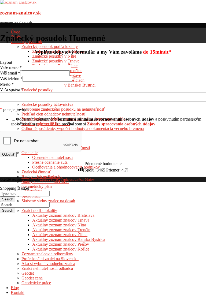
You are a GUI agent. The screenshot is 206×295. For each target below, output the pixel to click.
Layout (6, 62)
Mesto (7, 84)
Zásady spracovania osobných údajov (67, 179)
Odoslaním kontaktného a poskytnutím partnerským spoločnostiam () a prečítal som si (106, 121)
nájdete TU (46, 124)
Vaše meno (11, 67)
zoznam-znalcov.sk (20, 13)
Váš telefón (11, 78)
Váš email (10, 73)
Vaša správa (11, 89)
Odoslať (8, 154)
